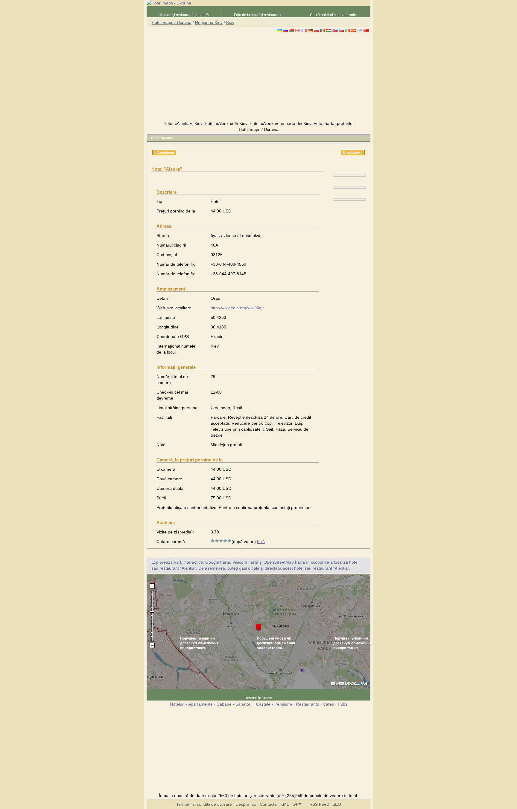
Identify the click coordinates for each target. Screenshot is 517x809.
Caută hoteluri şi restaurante (333, 15)
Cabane (224, 704)
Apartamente (200, 704)
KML (284, 804)
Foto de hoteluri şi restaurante (258, 15)
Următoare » (352, 152)
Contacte (268, 804)
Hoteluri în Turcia (258, 698)
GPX (297, 804)
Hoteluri (177, 704)
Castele (263, 704)
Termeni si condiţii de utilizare (204, 804)
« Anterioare (164, 152)
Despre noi (245, 804)
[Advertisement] (258, 77)
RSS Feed (319, 804)
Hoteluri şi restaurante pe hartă (184, 15)
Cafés (328, 704)
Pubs (342, 704)
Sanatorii (243, 704)
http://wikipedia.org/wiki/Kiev (237, 307)
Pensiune (283, 704)
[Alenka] (349, 175)
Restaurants (307, 704)
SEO (336, 804)
